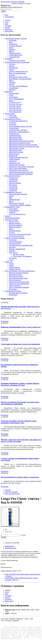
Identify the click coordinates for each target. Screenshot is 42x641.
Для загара (12, 115)
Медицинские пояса (16, 276)
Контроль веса (14, 154)
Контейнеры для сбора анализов (20, 79)
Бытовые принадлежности (18, 293)
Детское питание (15, 243)
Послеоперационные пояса (18, 278)
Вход (6, 15)
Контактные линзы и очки (18, 77)
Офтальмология (14, 163)
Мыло (11, 229)
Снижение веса (14, 57)
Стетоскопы (13, 187)
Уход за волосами (15, 112)
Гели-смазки (13, 209)
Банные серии (14, 93)
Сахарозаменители (15, 55)
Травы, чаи (9, 262)
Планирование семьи (12, 207)
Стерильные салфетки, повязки (20, 205)
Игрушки (12, 247)
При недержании (15, 280)
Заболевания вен (15, 135)
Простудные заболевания (18, 168)
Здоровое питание (15, 46)
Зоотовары (8, 58)
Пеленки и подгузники (17, 60)
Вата (10, 198)
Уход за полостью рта (16, 236)
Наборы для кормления (17, 249)
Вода (10, 42)
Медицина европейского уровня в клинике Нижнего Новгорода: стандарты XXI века (20, 384)
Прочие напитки (15, 53)
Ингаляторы (13, 181)
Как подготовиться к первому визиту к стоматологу (20, 477)
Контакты (8, 29)
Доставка (8, 26)
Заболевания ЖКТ (15, 137)
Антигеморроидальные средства (20, 126)
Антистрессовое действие (18, 130)
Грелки (11, 69)
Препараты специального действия (21, 166)
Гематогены (13, 44)
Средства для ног (15, 106)
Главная (7, 20)
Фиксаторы (13, 289)
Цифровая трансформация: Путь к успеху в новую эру (21, 327)
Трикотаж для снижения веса (19, 284)
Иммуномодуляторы (16, 152)
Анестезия (12, 124)
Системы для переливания (18, 86)
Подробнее (4, 321)
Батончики (13, 40)
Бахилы (11, 66)
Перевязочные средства (13, 192)
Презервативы (14, 210)
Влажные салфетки (15, 225)
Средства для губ (15, 102)
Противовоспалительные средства (21, 172)
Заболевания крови (15, 139)
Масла (11, 101)
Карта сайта (9, 31)
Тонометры (13, 190)
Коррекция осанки (15, 274)
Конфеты (12, 49)
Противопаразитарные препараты (21, 174)
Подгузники (13, 252)
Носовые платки (14, 230)
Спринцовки (13, 88)
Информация (9, 546)
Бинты (11, 196)
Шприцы (12, 90)
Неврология (13, 155)
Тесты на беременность (17, 214)
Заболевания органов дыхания (19, 143)
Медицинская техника (12, 176)
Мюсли (11, 51)
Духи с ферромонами (16, 99)
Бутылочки (13, 240)
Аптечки (12, 64)
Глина (11, 95)
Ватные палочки (14, 223)
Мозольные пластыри (16, 203)
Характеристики (10, 548)
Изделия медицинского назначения (17, 62)
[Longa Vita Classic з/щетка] (10, 526)
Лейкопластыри (14, 199)
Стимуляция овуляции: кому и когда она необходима (20, 344)
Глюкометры (13, 179)
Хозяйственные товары (13, 291)
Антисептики (13, 128)
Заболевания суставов (16, 148)
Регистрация (9, 17)
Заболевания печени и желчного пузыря (23, 144)
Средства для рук (15, 108)
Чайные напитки (15, 269)
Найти (3, 11)
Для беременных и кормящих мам (21, 245)
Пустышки (13, 258)
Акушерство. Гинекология (18, 121)
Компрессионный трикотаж (18, 273)
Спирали (12, 212)
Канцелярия (13, 295)
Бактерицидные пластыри (18, 194)
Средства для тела (15, 110)
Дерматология (14, 134)
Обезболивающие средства (18, 157)
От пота (11, 232)
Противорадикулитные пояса (19, 282)
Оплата (7, 27)
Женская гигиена (15, 227)
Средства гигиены (11, 220)
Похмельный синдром (16, 165)
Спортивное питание (12, 218)
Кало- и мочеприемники (17, 73)
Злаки (11, 47)
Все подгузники (18, 254)
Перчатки (12, 82)
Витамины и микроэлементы (19, 132)
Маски (11, 80)
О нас (7, 22)
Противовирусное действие (18, 170)
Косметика (8, 91)
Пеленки (12, 251)
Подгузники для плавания (22, 256)
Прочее (11, 84)
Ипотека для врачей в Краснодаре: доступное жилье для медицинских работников (20, 403)
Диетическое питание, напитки (16, 38)
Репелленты (13, 117)
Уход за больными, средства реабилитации (20, 271)
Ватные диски (14, 221)
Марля (11, 201)
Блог (6, 24)
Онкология (13, 161)
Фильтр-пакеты (14, 267)
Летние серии (9, 113)
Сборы (11, 263)
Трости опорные (14, 285)
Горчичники (13, 68)
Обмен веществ (14, 159)
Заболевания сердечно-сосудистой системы (24, 146)
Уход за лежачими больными (19, 287)
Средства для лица (15, 104)
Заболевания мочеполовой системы (21, 141)
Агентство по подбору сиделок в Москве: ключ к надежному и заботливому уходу (19, 422)
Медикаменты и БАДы (13, 119)
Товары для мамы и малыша (14, 238)
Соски (11, 260)
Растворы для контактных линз (20, 234)
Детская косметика (15, 241)
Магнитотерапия (15, 183)
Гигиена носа (13, 177)
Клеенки (12, 75)
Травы (11, 265)
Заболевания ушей (15, 150)
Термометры (13, 188)
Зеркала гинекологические (18, 71)
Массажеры (13, 185)
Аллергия (12, 123)
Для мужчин (13, 97)
